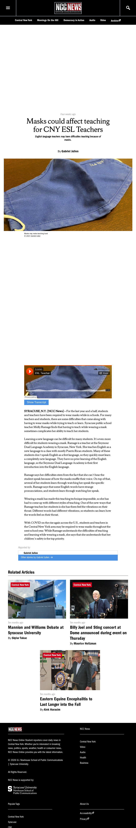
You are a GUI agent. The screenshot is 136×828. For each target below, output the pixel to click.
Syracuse (12, 822)
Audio (92, 20)
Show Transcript (36, 402)
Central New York (23, 20)
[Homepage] (69, 12)
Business (84, 762)
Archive (114, 20)
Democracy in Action (74, 20)
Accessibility (86, 813)
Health (83, 757)
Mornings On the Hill (47, 20)
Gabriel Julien (43, 557)
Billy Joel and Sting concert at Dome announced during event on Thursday (98, 633)
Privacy (83, 819)
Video (103, 20)
